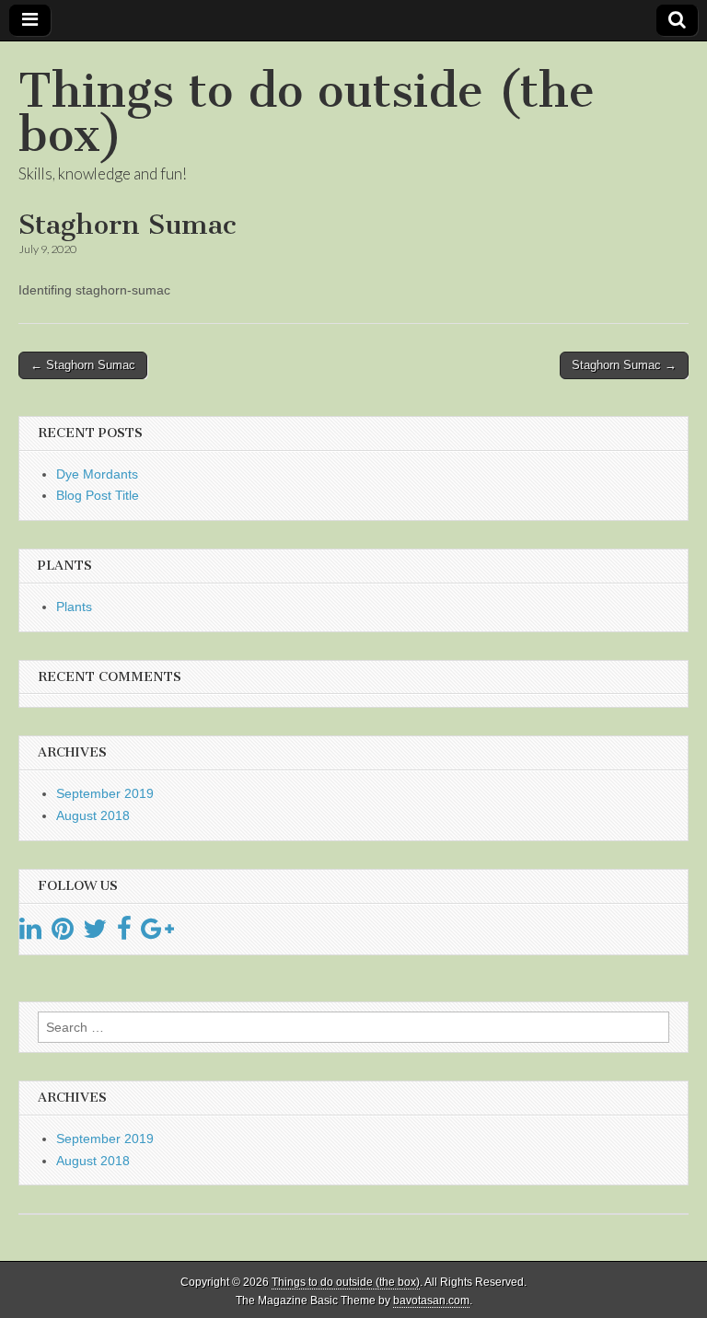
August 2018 (93, 815)
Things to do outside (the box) (306, 113)
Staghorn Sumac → (624, 365)
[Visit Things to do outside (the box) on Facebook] (124, 933)
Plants (74, 606)
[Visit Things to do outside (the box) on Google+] (157, 933)
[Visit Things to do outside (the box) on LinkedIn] (30, 933)
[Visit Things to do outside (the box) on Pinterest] (63, 933)
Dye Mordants (97, 474)
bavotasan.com (431, 1300)
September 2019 (105, 793)
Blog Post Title (97, 495)
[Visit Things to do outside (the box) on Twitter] (95, 933)
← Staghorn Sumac (82, 365)
